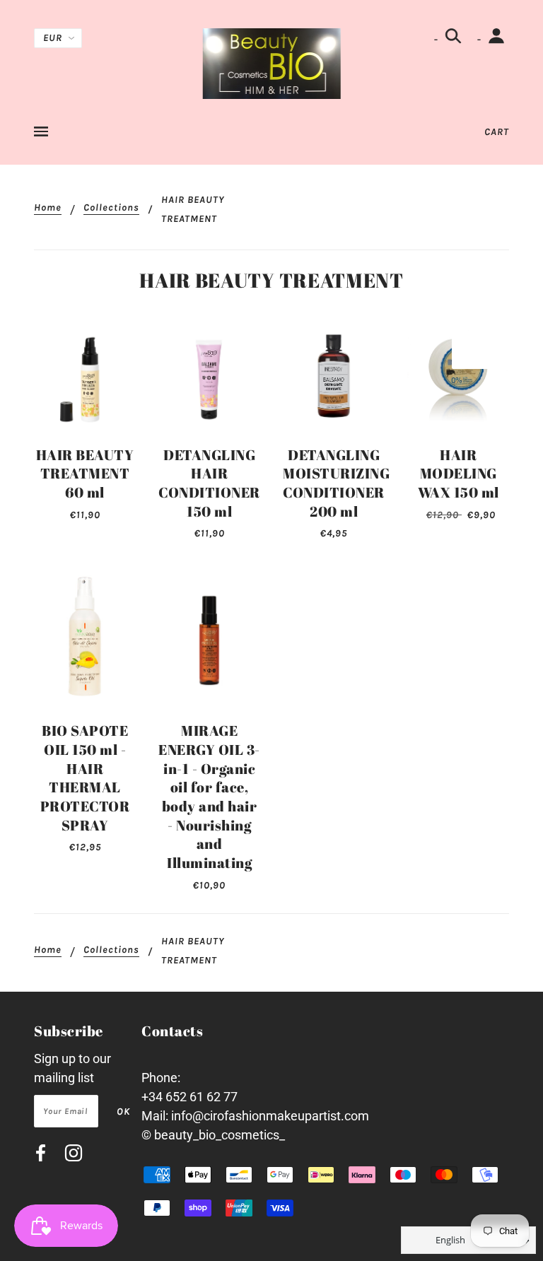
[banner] (272, 62)
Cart (496, 132)
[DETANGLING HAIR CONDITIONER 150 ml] (209, 380)
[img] (40, 1155)
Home (48, 208)
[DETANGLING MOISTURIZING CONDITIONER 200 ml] (334, 380)
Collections (111, 208)
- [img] (437, 39)
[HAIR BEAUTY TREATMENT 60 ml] (85, 380)
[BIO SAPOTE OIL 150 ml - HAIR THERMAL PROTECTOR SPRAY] (85, 637)
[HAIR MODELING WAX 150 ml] (458, 380)
